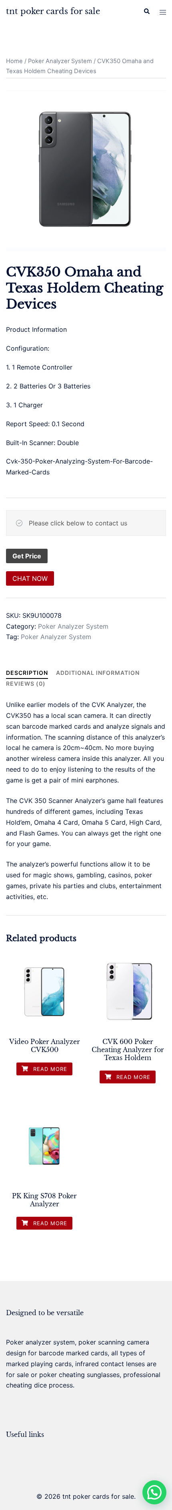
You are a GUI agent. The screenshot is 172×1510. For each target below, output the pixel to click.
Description (27, 672)
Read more (49, 1069)
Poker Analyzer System (60, 61)
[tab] (27, 672)
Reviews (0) (26, 683)
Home (14, 61)
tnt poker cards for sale (53, 11)
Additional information (98, 672)
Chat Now (30, 578)
